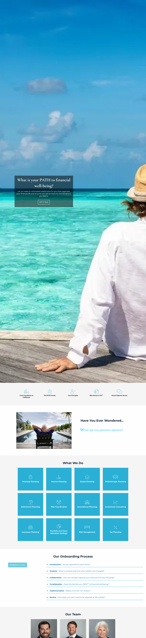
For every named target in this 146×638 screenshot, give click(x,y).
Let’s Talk (43, 202)
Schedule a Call (18, 565)
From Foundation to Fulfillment (26, 396)
